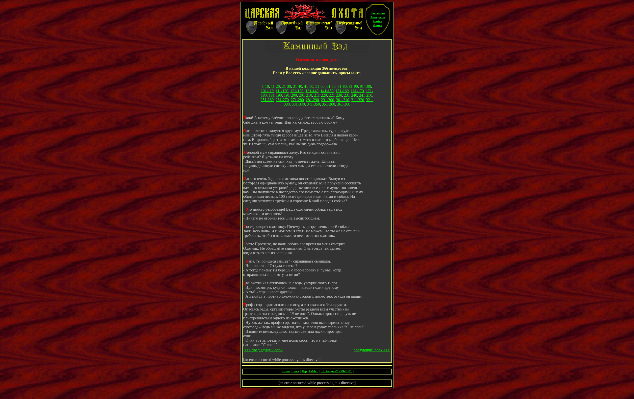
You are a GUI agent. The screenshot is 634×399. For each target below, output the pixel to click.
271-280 (297, 100)
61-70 (331, 86)
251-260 (267, 100)
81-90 (353, 86)
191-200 (290, 95)
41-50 (308, 86)
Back (295, 371)
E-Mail (313, 371)
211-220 (320, 95)
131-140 (311, 91)
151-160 (342, 91)
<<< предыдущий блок (263, 350)
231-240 (350, 95)
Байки (377, 21)
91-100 (365, 86)
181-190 (275, 95)
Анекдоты (377, 17)
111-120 (282, 91)
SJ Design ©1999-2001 (336, 371)
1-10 (265, 86)
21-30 (286, 86)
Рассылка (377, 13)
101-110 (267, 91)
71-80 (342, 86)
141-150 (327, 91)
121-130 (296, 91)
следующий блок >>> (372, 350)
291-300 (327, 100)
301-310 (342, 100)
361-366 (343, 104)
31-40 (297, 86)
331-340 (298, 104)
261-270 (282, 100)
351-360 (328, 104)
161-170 (357, 91)
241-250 (365, 95)
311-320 (357, 100)
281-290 (312, 100)
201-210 (305, 95)
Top (304, 371)
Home (286, 371)
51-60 (319, 86)
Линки (377, 25)
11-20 (275, 86)
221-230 (335, 95)
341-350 (313, 104)
